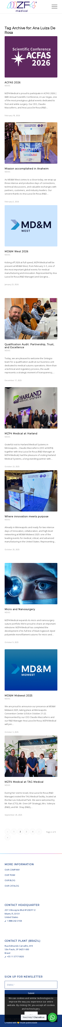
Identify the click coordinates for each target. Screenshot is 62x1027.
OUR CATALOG (12, 885)
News (7, 86)
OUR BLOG (10, 880)
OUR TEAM (10, 874)
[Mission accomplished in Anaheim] (31, 143)
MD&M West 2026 (16, 251)
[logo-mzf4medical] (26, 6)
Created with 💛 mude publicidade (21, 1022)
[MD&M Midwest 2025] (31, 670)
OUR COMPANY (12, 869)
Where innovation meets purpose (27, 516)
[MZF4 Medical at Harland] (31, 408)
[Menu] (52, 6)
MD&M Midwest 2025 (18, 695)
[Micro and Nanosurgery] (31, 583)
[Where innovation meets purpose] (31, 491)
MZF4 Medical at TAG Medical (24, 781)
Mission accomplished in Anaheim (27, 168)
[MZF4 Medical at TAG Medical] (31, 756)
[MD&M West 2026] (31, 225)
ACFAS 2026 (13, 82)
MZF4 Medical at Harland (21, 433)
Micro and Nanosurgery (20, 609)
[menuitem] (52, 6)
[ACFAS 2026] (31, 57)
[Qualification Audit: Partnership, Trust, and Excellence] (31, 318)
